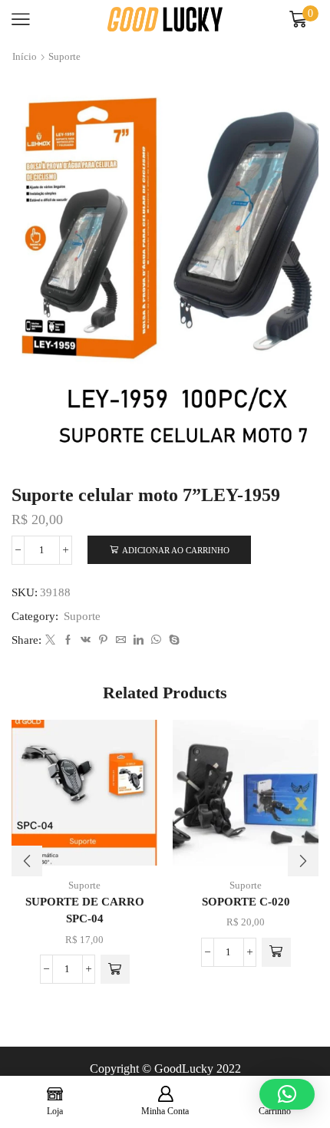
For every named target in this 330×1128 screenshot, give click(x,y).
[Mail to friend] (121, 640)
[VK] (85, 640)
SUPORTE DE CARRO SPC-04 (84, 910)
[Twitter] (50, 640)
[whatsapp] (156, 640)
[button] (115, 969)
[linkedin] (138, 640)
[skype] (172, 640)
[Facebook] (68, 640)
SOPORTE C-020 (246, 901)
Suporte (64, 56)
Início (24, 56)
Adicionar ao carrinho (175, 550)
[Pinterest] (103, 640)
